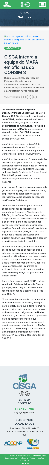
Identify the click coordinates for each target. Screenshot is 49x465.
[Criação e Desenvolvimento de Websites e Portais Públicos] (24, 463)
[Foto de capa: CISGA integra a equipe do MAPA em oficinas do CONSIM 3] (24, 39)
